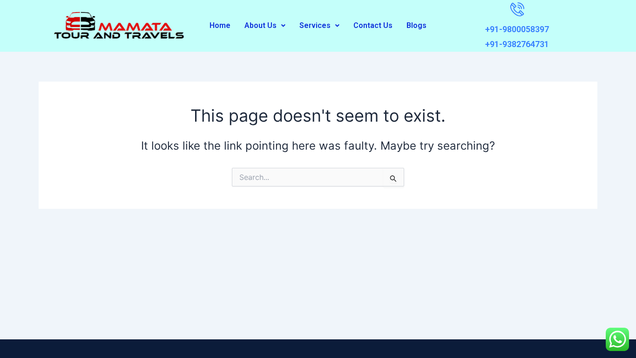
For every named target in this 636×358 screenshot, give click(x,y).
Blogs (416, 25)
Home (220, 25)
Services (315, 25)
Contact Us (372, 25)
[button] (264, 25)
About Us (260, 25)
